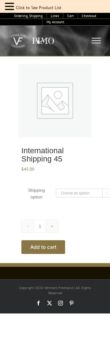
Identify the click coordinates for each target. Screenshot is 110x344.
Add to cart (43, 247)
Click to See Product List (38, 7)
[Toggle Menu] (96, 40)
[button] (10, 6)
